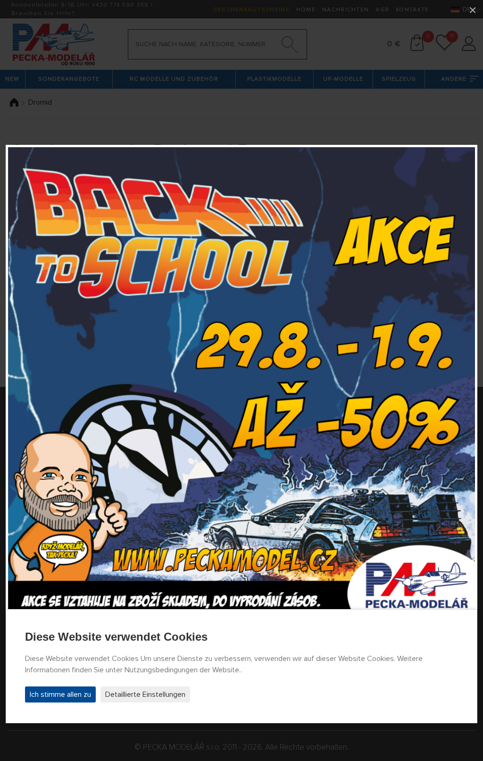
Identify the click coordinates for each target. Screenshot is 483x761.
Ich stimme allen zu (60, 694)
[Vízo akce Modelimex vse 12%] (241, 380)
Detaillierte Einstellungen (145, 694)
